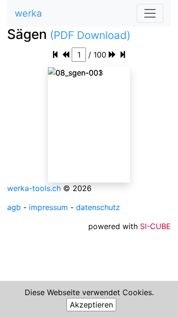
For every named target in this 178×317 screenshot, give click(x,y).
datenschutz (98, 207)
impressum (48, 207)
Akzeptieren (91, 304)
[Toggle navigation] (150, 13)
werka (28, 13)
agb (14, 207)
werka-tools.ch (34, 188)
